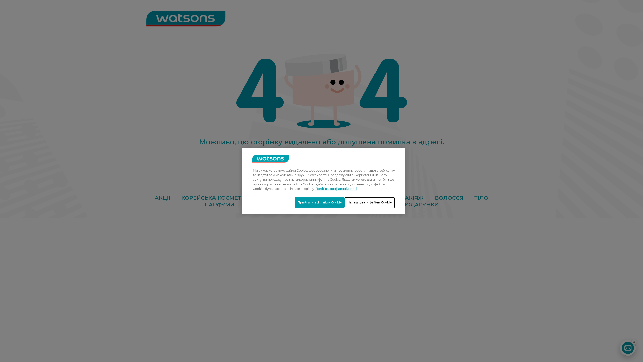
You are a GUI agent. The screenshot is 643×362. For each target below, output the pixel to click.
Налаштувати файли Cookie (369, 202)
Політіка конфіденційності (336, 189)
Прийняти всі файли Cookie (320, 202)
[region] (323, 181)
